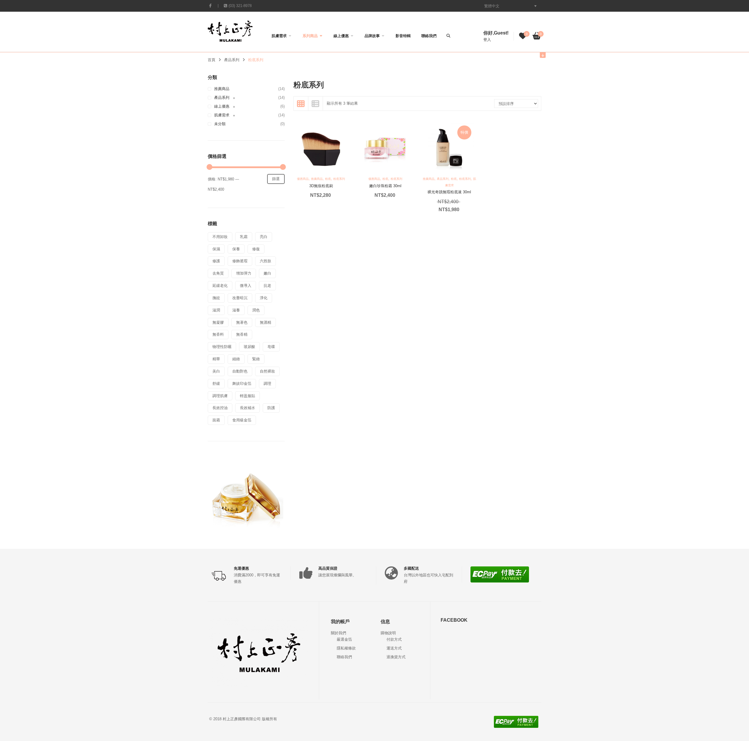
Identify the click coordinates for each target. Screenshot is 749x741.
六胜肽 (265, 261)
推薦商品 (221, 89)
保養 (236, 249)
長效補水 (247, 408)
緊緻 (256, 359)
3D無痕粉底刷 (321, 186)
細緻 (236, 359)
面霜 (216, 420)
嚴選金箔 (344, 639)
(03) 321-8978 (240, 6)
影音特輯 (403, 36)
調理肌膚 (220, 396)
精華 (216, 359)
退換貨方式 (396, 657)
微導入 (245, 285)
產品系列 (231, 60)
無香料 (218, 334)
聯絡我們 (429, 36)
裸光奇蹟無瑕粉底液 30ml (449, 192)
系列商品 (310, 36)
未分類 (220, 124)
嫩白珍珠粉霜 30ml (385, 186)
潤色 (256, 310)
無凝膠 (218, 322)
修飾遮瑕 (240, 261)
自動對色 (240, 371)
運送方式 (394, 648)
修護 (216, 261)
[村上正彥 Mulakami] (230, 31)
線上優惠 (341, 36)
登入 (487, 39)
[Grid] (301, 103)
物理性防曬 (221, 346)
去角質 (218, 273)
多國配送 (411, 568)
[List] (315, 103)
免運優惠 (241, 568)
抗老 (267, 285)
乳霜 (244, 237)
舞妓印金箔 (241, 383)
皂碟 (271, 346)
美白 (216, 371)
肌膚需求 (279, 36)
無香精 (242, 334)
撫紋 (216, 298)
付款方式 (394, 639)
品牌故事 (372, 36)
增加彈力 (243, 273)
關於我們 (338, 633)
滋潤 (216, 310)
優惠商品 (303, 178)
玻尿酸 (249, 346)
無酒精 (265, 322)
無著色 (242, 322)
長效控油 (220, 408)
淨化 (263, 298)
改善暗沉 (240, 298)
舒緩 (216, 383)
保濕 (216, 249)
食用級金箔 (241, 420)
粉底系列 (339, 178)
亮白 (263, 237)
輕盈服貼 (247, 396)
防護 (271, 408)
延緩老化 (220, 285)
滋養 (236, 310)
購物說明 (388, 633)
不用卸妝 (220, 237)
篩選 (276, 179)
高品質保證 (327, 568)
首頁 (211, 60)
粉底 (328, 178)
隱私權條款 (346, 648)
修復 (256, 249)
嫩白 (267, 273)
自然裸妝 (267, 371)
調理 (267, 383)
